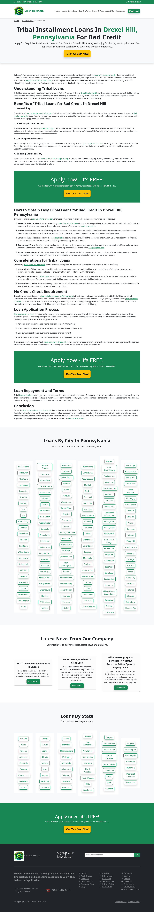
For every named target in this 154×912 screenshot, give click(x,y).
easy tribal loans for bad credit (39, 80)
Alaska (23, 745)
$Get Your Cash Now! (77, 193)
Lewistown (109, 612)
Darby (87, 491)
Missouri (66, 775)
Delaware (23, 781)
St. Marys (66, 550)
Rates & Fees (98, 11)
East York (109, 567)
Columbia (88, 527)
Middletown (88, 594)
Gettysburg (130, 602)
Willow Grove (66, 477)
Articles (105, 873)
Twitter (127, 878)
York (23, 509)
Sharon (66, 526)
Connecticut (23, 775)
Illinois (45, 757)
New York (88, 763)
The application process (24, 314)
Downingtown (130, 547)
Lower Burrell (66, 590)
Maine (66, 738)
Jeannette (109, 585)
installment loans (26, 395)
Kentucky (45, 781)
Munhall (87, 485)
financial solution (76, 418)
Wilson (130, 523)
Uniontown (88, 546)
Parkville (130, 517)
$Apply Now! (134, 11)
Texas (109, 776)
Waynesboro (87, 479)
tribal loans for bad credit (34, 264)
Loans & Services (69, 11)
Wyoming (130, 768)
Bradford (130, 584)
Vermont (109, 789)
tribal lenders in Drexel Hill (55, 342)
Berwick (87, 521)
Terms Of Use (108, 881)
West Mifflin (45, 517)
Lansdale (45, 529)
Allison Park (45, 480)
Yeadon (66, 571)
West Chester (45, 523)
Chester (23, 570)
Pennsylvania (27, 20)
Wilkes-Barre (23, 552)
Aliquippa (109, 482)
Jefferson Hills (66, 556)
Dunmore (66, 465)
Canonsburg (87, 570)
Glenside (130, 596)
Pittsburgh (23, 473)
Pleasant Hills (130, 471)
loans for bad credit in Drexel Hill (37, 410)
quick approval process (93, 143)
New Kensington (66, 564)
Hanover (45, 559)
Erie (23, 515)
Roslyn (88, 533)
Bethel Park (23, 564)
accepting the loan (96, 247)
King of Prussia (45, 466)
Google (127, 876)
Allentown (23, 479)
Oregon (109, 737)
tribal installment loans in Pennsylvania (56, 296)
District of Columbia (130, 775)
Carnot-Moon (66, 508)
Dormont (130, 529)
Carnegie (130, 559)
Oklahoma (87, 790)
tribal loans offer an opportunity (54, 158)
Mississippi (66, 769)
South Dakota (109, 764)
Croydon (87, 552)
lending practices (88, 226)
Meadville (66, 538)
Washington (66, 502)
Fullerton (45, 565)
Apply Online (86, 876)
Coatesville (66, 520)
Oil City (88, 582)
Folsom (109, 606)
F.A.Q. (83, 887)
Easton (23, 588)
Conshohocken (109, 488)
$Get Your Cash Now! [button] (77, 53)
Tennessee (109, 770)
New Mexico (88, 757)
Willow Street (87, 576)
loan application (57, 238)
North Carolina (87, 770)
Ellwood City (130, 608)
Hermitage (44, 571)
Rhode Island (109, 749)
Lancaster (23, 491)
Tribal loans (44, 276)
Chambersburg (45, 486)
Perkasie (109, 500)
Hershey (44, 596)
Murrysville (45, 510)
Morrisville (87, 558)
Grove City (130, 577)
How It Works (84, 11)
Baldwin (44, 498)
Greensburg (45, 590)
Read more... (33, 681)
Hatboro (130, 535)
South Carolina (109, 757)
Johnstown (44, 541)
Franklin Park (45, 577)
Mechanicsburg (88, 607)
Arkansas (23, 757)
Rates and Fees (87, 884)
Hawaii (45, 745)
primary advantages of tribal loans (38, 113)
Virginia (130, 743)
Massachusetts (66, 751)
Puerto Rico (131, 782)
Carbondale (109, 579)
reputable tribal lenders (68, 223)
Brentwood (88, 540)
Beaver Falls (109, 548)
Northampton (88, 515)
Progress (66, 602)
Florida (23, 787)
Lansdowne (88, 473)
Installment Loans (131, 889)
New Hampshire (87, 743)
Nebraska (66, 787)
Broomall (88, 497)
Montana (66, 781)
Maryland (66, 745)
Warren (109, 461)
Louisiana (45, 787)
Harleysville (109, 533)
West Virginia (130, 755)
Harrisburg (23, 485)
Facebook (128, 873)
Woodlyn (88, 509)
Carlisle (45, 504)
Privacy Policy (108, 884)
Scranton (23, 497)
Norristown (23, 558)
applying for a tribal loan (42, 219)
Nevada (88, 736)
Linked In (128, 881)
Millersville (130, 477)
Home (57, 11)
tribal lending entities (90, 93)
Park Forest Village (109, 541)
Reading (23, 503)
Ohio (88, 784)
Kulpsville (109, 554)
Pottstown (44, 474)
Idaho (44, 751)
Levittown (23, 546)
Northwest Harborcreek (109, 514)
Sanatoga (109, 573)
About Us (109, 11)
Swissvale (109, 600)
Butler (66, 489)
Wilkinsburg (45, 602)
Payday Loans (129, 887)
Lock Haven (131, 483)
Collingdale (109, 561)
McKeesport (45, 547)
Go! (137, 854)
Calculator (106, 878)
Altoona (23, 540)
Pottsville (66, 496)
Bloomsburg (66, 544)
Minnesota (66, 763)
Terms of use (120, 901)
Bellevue (130, 510)
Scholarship (107, 876)
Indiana (45, 608)
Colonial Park (45, 553)
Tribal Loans (59, 46)
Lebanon (23, 527)
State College (23, 521)
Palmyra (130, 590)
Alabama (23, 738)
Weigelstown (44, 584)
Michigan (66, 757)
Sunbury (87, 564)
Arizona (23, 751)
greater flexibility (46, 128)
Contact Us (120, 11)
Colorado (23, 769)
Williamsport (23, 600)
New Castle (45, 492)
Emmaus (66, 596)
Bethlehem (23, 533)
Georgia (44, 738)
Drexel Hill (23, 582)
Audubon (109, 494)
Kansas (45, 775)
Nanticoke (87, 503)
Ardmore (66, 471)
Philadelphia (23, 466)
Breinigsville (109, 521)
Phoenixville (45, 535)
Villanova (130, 553)
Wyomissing (88, 466)
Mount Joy (130, 498)
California (23, 763)
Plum (23, 607)
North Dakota (88, 778)
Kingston (66, 514)
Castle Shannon (130, 491)
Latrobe (130, 565)
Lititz (88, 588)
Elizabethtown (66, 577)
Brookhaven (130, 504)
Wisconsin (130, 761)
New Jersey (87, 751)
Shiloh (66, 608)
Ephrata (66, 483)
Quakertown (109, 476)
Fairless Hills (109, 506)
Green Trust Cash (34, 10)
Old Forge (130, 465)
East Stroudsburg (109, 468)
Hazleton (23, 576)
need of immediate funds (105, 75)
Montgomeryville (67, 532)
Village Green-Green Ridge (109, 592)
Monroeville (23, 594)
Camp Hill (130, 541)
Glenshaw (88, 600)
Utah (109, 782)
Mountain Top (66, 584)
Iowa (45, 769)
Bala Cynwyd (109, 527)
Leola (130, 571)
